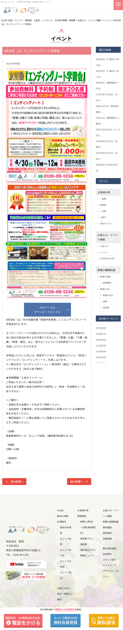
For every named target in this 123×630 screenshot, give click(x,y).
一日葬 (103, 211)
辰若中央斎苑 (65, 530)
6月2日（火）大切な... (108, 132)
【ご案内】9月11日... (107, 73)
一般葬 (103, 198)
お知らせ (104, 246)
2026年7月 (101, 333)
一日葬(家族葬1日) (88, 530)
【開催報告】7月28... (107, 85)
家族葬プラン (87, 538)
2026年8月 (101, 327)
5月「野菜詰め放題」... (107, 109)
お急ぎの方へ (63, 588)
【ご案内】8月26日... (107, 62)
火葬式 (103, 217)
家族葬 (103, 204)
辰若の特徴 (62, 516)
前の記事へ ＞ (79, 481)
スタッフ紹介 (109, 559)
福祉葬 (83, 544)
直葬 (105, 301)
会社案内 (107, 553)
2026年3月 (101, 357)
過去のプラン (106, 223)
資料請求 (107, 532)
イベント (104, 252)
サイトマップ (109, 565)
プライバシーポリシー (110, 573)
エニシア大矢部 (65, 564)
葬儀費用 (107, 282)
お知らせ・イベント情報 (110, 513)
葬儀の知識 (105, 276)
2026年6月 (101, 339)
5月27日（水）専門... (107, 144)
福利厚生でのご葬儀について (88, 552)
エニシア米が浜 (65, 552)
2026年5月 (101, 345)
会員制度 (107, 538)
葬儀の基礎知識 (106, 270)
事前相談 (107, 527)
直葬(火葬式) (86, 521)
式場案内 (61, 521)
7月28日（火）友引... (107, 97)
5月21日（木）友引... (107, 155)
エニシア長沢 (65, 575)
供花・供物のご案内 (65, 596)
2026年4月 (101, 351)
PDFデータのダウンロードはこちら (47, 310)
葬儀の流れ (105, 289)
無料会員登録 (109, 548)
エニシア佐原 (65, 541)
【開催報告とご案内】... (108, 120)
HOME (60, 510)
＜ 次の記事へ (14, 481)
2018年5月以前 (107, 258)
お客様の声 (103, 192)
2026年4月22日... (107, 167)
